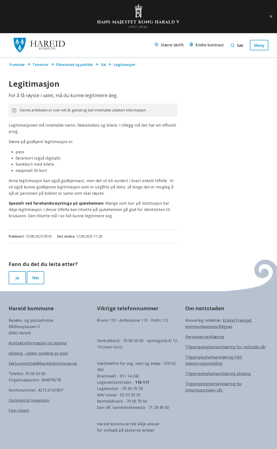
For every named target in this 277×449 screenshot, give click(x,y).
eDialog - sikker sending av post (38, 353)
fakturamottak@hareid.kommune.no (43, 363)
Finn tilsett (19, 410)
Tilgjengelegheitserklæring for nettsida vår (225, 346)
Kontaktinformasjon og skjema (37, 343)
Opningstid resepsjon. (29, 400)
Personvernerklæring (204, 336)
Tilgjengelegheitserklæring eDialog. (218, 373)
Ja (17, 277)
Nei (35, 277)
